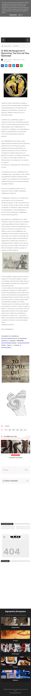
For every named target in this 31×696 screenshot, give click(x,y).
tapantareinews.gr (16, 692)
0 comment (7, 61)
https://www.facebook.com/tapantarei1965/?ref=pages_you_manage (23, 528)
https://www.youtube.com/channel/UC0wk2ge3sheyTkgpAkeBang (8, 528)
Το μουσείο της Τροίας (15, 457)
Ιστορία (15, 640)
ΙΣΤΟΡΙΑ (16, 46)
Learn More (13, 15)
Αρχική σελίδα (7, 46)
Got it (20, 15)
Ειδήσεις (15, 680)
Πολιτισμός (15, 654)
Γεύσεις (15, 667)
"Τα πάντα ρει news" (21, 689)
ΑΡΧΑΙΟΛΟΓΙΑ (15, 455)
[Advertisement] (15, 26)
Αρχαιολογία (15, 627)
